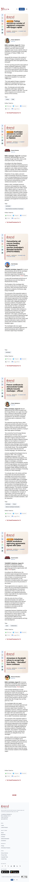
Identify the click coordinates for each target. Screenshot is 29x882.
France (14, 504)
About (2, 832)
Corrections (3, 840)
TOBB (13, 99)
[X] (8, 866)
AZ (14, 879)
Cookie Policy (4, 858)
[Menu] (26, 9)
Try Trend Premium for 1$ (13, 113)
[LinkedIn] (17, 866)
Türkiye (7, 99)
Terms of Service (4, 853)
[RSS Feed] (20, 866)
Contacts (3, 836)
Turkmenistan (14, 625)
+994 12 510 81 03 (4, 817)
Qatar (7, 625)
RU (17, 879)
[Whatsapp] (2, 866)
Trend (22, 53)
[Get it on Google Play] (14, 872)
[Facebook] (5, 866)
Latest (2, 825)
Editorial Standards (5, 838)
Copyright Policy (4, 857)
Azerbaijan (8, 206)
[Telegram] (14, 866)
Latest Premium (4, 827)
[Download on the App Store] (5, 872)
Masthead (3, 834)
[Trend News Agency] (5, 806)
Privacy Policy (4, 855)
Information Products (5, 847)
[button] (2, 15)
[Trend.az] (5, 9)
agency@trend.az (4, 818)
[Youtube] (11, 866)
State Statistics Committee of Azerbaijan (14, 208)
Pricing (2, 845)
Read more (13, 41)
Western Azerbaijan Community (12, 506)
